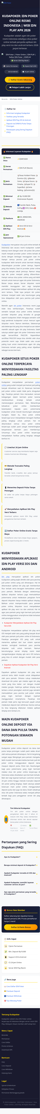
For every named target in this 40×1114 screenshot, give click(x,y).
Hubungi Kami (7, 1073)
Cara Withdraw (7, 1069)
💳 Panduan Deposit (12, 991)
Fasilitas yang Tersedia (15, 116)
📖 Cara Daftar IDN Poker (14, 986)
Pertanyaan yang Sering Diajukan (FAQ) (19, 131)
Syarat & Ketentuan (9, 1085)
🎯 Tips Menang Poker (13, 1001)
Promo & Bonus (7, 1046)
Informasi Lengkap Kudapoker (18, 113)
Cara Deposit (6, 1066)
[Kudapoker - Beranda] (9, 4)
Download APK (7, 1050)
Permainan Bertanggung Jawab (13, 1093)
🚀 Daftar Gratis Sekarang (20, 79)
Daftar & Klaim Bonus (21, 927)
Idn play (6, 577)
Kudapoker (6, 245)
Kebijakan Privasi (8, 1089)
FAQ (3, 1062)
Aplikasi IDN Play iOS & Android (18, 120)
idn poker (18, 306)
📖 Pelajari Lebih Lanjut (20, 87)
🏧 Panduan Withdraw (12, 996)
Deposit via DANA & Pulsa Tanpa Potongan (18, 124)
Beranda (5, 1035)
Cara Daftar (6, 1042)
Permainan (6, 1039)
